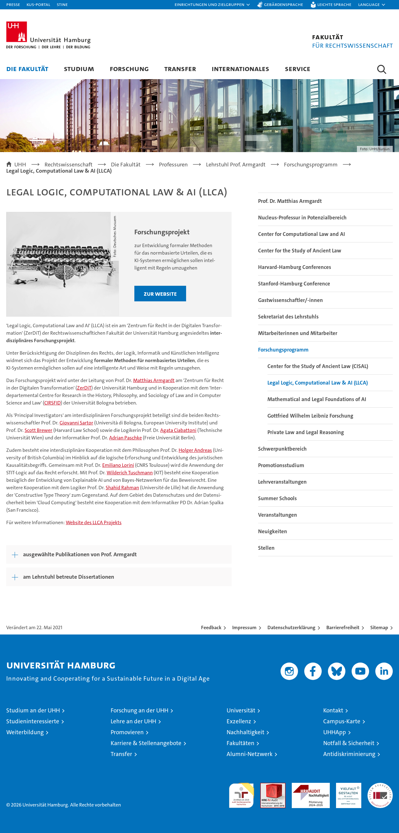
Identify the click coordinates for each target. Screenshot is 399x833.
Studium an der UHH (33, 710)
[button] (213, 4)
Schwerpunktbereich (282, 448)
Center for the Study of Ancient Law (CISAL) (317, 366)
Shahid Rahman (122, 487)
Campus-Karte (341, 721)
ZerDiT (84, 388)
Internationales (240, 68)
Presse (13, 4)
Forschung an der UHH (139, 710)
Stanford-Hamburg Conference (294, 283)
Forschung (129, 68)
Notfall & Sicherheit (348, 743)
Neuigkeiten (272, 531)
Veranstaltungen (277, 514)
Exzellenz (239, 721)
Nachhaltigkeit (245, 732)
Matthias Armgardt (154, 380)
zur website (160, 294)
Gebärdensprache (283, 4)
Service (297, 68)
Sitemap (379, 627)
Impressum (244, 627)
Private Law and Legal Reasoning (305, 432)
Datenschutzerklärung (291, 627)
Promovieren (127, 732)
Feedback (211, 627)
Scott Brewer (38, 430)
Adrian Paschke (125, 437)
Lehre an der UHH (133, 721)
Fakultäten (240, 743)
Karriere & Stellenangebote (146, 743)
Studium (79, 68)
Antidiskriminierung (349, 754)
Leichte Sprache (334, 4)
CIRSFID (52, 403)
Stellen (266, 547)
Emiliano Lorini (118, 465)
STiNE (62, 4)
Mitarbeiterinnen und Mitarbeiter (297, 333)
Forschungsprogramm (283, 349)
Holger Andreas (195, 450)
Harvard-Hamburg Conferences (294, 267)
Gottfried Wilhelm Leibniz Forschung (310, 415)
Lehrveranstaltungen (282, 481)
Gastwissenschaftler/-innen (290, 300)
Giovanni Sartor (76, 422)
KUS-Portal (38, 4)
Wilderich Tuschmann (130, 472)
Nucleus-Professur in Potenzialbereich (302, 217)
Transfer (180, 68)
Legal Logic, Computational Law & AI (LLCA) (317, 382)
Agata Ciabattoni (178, 430)
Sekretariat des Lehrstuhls (288, 316)
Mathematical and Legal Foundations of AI (316, 399)
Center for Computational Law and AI (301, 234)
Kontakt (333, 710)
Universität (241, 710)
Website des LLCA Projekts (94, 522)
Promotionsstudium (281, 465)
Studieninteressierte (32, 721)
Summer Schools (277, 498)
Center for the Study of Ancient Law (299, 250)
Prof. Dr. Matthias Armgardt (290, 201)
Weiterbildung (25, 732)
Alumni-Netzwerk (249, 754)
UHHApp (334, 732)
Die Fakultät (27, 68)
